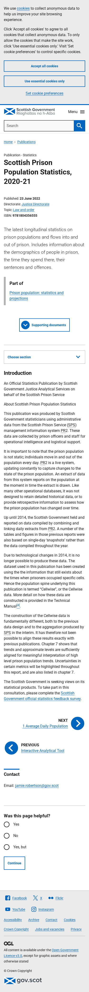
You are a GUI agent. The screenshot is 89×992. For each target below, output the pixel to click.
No (15, 835)
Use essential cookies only (45, 81)
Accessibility (13, 920)
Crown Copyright (16, 929)
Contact (51, 920)
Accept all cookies (44, 66)
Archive (33, 920)
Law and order (23, 210)
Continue (14, 863)
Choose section (19, 357)
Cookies (69, 920)
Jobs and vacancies (49, 929)
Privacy (76, 929)
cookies (23, 8)
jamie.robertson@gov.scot (37, 785)
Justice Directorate (35, 204)
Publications (26, 142)
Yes (16, 824)
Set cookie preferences (44, 93)
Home (8, 142)
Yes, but (19, 847)
